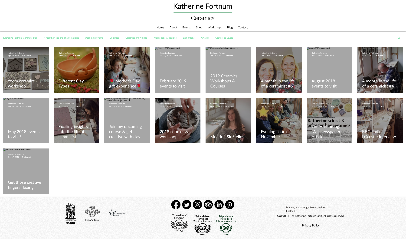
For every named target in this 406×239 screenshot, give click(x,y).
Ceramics (114, 37)
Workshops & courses (165, 37)
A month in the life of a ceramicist (61, 37)
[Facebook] (175, 204)
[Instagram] (197, 204)
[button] (398, 38)
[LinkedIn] (219, 204)
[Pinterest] (229, 204)
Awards (205, 37)
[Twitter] (186, 204)
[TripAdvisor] (208, 204)
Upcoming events (94, 37)
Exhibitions (189, 37)
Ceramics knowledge (136, 37)
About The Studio (224, 37)
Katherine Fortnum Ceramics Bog (20, 37)
